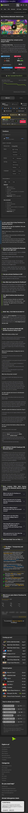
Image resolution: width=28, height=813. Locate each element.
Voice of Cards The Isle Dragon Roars (14, 696)
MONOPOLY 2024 (14, 675)
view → (22, 138)
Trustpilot (9, 576)
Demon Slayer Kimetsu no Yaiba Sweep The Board (14, 690)
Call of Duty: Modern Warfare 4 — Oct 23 (14, 659)
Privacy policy (5, 812)
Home (2, 12)
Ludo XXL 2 (14, 684)
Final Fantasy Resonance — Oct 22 (14, 656)
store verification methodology (11, 560)
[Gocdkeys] (4, 5)
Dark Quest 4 (14, 681)
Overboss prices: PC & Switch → (20, 91)
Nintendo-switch (9, 12)
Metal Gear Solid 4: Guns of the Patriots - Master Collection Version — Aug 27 (14, 647)
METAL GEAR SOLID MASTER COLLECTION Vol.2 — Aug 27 (14, 641)
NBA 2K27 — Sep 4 (14, 650)
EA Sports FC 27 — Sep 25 (14, 653)
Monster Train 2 (14, 672)
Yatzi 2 (14, 678)
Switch (9, 40)
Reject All (11, 810)
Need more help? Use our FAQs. (12, 539)
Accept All (5, 810)
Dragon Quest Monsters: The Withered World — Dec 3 (14, 662)
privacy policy (5, 806)
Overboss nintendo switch (20, 12)
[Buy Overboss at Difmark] (5, 119)
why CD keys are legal (12, 565)
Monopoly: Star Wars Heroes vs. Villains (14, 693)
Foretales (14, 687)
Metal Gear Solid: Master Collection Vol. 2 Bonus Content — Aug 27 (14, 644)
